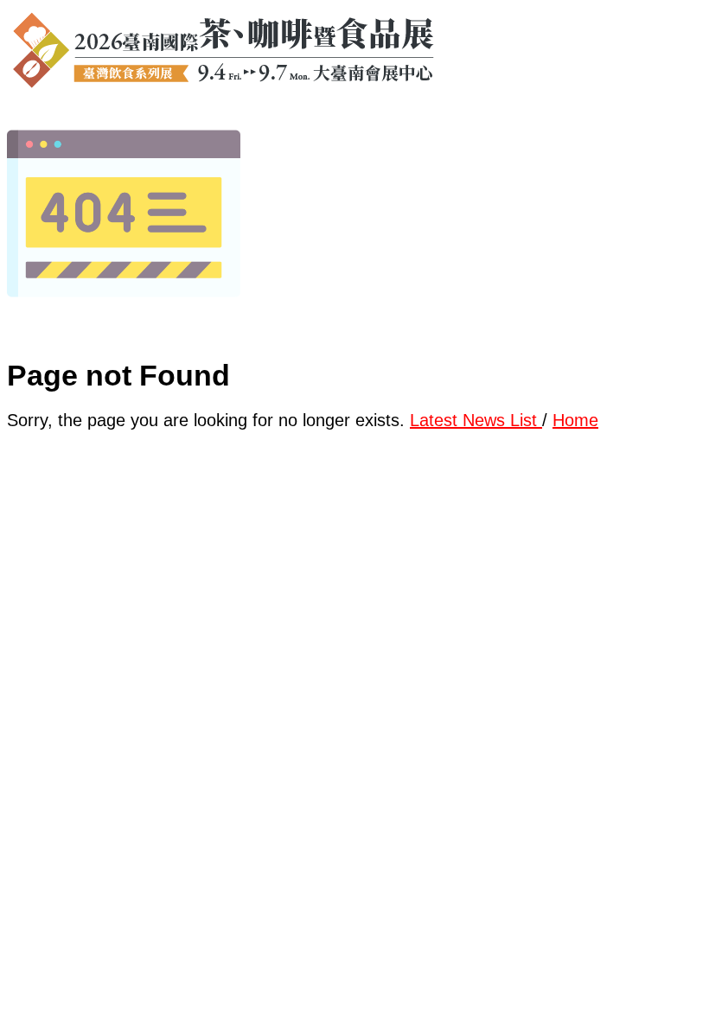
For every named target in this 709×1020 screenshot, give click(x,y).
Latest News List (476, 420)
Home (575, 420)
